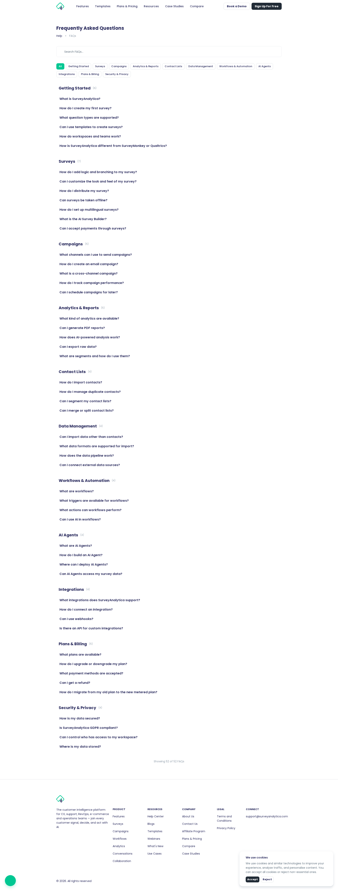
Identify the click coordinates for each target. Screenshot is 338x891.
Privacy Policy (226, 828)
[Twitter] (67, 835)
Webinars (153, 839)
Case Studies (191, 854)
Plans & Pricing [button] (127, 6)
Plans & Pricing (192, 839)
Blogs (151, 824)
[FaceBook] (57, 835)
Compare (188, 846)
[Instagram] (61, 835)
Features (119, 816)
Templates (154, 831)
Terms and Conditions (224, 818)
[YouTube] (70, 835)
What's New (155, 846)
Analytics (119, 846)
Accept (252, 879)
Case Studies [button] (174, 6)
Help (59, 36)
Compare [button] (197, 6)
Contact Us (190, 824)
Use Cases (154, 854)
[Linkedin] (64, 835)
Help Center (155, 816)
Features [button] (82, 6)
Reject (267, 879)
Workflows (120, 839)
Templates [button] (103, 6)
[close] (331, 854)
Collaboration (122, 861)
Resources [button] (151, 6)
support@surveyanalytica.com (267, 816)
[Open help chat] (10, 880)
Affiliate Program (193, 831)
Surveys (118, 824)
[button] (220, 6)
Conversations (122, 854)
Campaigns (121, 831)
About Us (188, 816)
